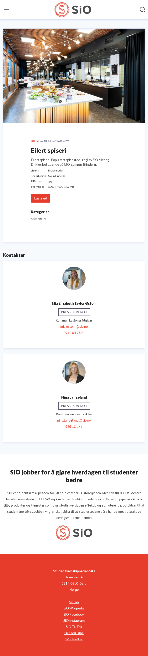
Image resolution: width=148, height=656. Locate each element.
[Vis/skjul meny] (6, 9)
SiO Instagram (74, 620)
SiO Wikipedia (74, 608)
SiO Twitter (74, 639)
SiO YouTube (74, 633)
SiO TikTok (74, 627)
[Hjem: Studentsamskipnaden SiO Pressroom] (73, 9)
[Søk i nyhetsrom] (143, 10)
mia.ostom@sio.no (74, 326)
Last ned (40, 198)
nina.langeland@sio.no (74, 420)
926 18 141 (74, 426)
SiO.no (74, 602)
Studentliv (38, 218)
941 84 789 (74, 332)
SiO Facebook (74, 614)
